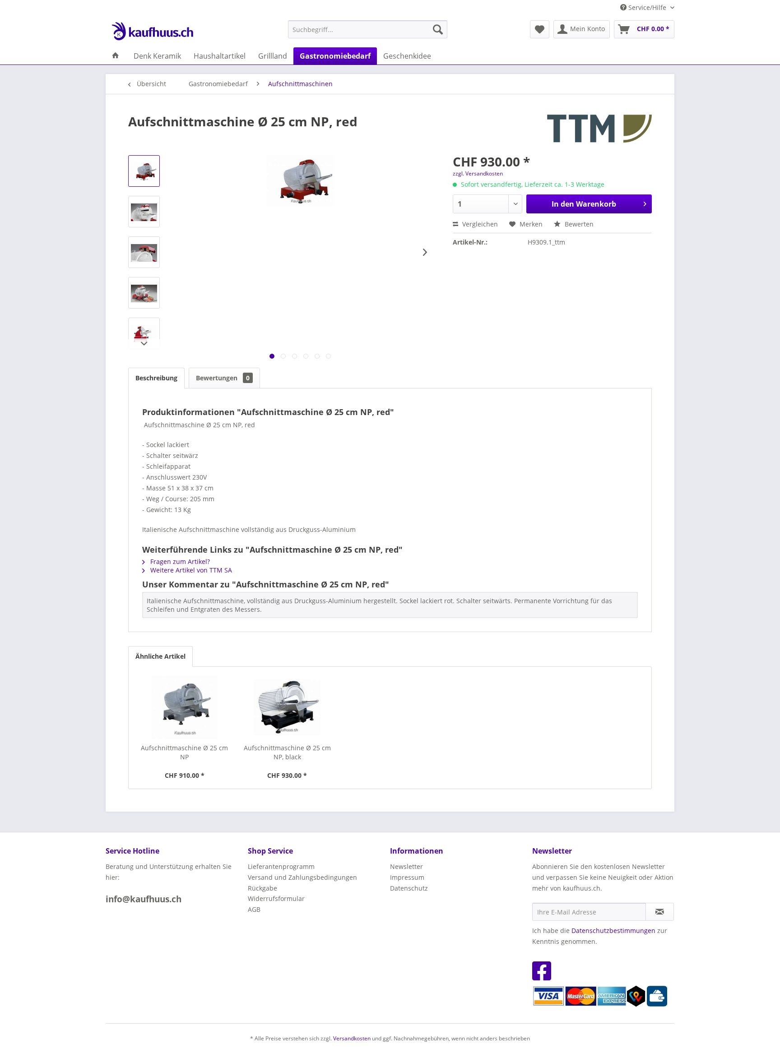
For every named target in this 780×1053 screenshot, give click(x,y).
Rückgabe (262, 888)
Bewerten (578, 224)
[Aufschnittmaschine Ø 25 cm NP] (185, 707)
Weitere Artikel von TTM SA (190, 570)
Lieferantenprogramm (281, 866)
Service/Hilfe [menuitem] (647, 7)
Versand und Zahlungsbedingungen (302, 877)
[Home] (115, 56)
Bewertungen (223, 378)
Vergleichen (479, 224)
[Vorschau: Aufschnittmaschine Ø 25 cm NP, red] (144, 171)
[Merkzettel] (539, 29)
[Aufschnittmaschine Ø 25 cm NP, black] (287, 707)
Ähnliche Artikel (160, 656)
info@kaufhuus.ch (143, 899)
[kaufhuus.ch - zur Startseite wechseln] (152, 31)
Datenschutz (409, 888)
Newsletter (406, 866)
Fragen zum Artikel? (179, 561)
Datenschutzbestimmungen (613, 930)
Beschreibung (156, 378)
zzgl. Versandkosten (478, 173)
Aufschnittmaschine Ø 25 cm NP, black (287, 752)
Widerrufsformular (276, 898)
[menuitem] (367, 29)
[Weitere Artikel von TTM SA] (599, 130)
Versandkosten (352, 1038)
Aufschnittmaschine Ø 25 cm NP (184, 752)
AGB (254, 909)
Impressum (407, 877)
